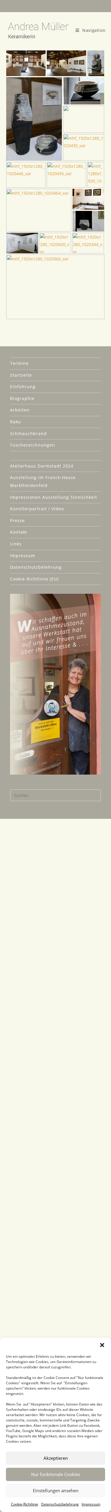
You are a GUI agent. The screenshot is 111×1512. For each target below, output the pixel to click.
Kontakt (18, 532)
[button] (102, 1345)
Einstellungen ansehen (55, 1490)
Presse (17, 520)
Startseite (21, 375)
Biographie (22, 398)
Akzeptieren (56, 1458)
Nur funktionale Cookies (55, 1474)
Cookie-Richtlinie (24, 1504)
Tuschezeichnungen (32, 445)
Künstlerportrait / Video (37, 508)
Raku (15, 421)
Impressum (91, 1504)
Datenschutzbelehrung (60, 1504)
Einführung (23, 386)
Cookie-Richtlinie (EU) (34, 579)
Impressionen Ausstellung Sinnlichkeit (53, 497)
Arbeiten (20, 410)
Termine (19, 363)
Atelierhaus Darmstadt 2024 (41, 466)
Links (16, 544)
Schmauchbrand (28, 433)
